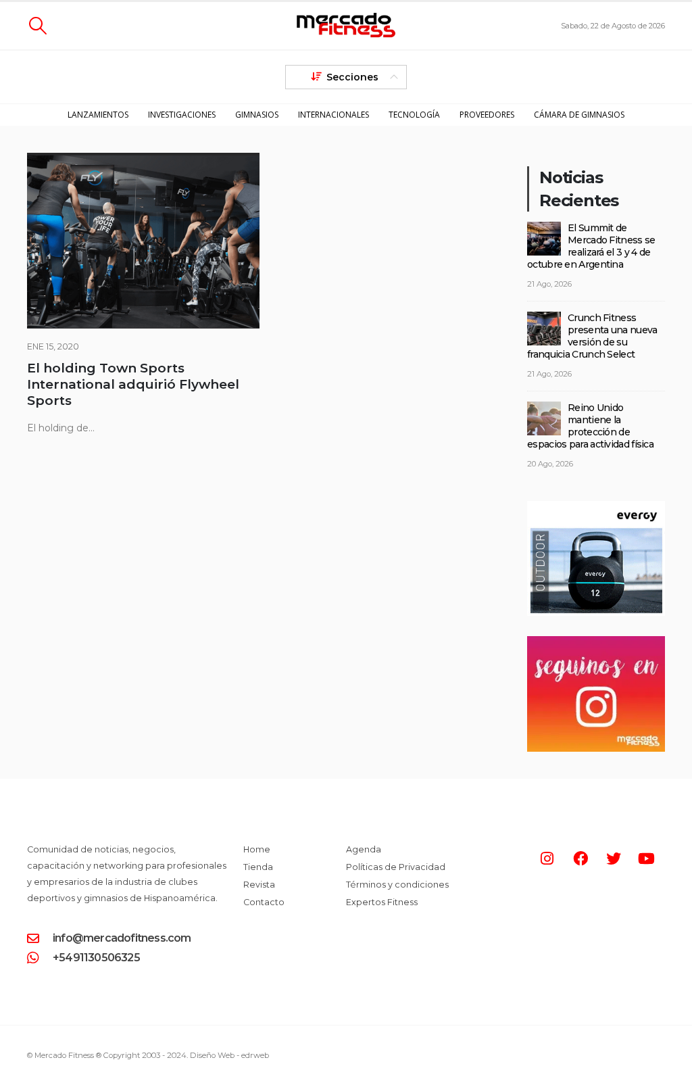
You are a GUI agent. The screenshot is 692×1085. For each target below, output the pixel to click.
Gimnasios (256, 114)
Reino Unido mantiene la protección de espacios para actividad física (590, 426)
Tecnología (414, 114)
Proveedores (487, 114)
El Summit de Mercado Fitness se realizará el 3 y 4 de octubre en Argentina (591, 246)
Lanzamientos (98, 114)
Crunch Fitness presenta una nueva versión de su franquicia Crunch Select (592, 336)
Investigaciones (182, 114)
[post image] (143, 241)
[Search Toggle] (37, 25)
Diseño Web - (229, 1055)
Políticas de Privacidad (395, 867)
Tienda (258, 867)
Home (256, 849)
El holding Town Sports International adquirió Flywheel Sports (133, 384)
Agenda (363, 849)
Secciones (352, 77)
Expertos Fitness (382, 902)
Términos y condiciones (397, 884)
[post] (544, 238)
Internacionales (333, 114)
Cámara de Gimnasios (579, 114)
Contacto (264, 902)
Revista (259, 884)
